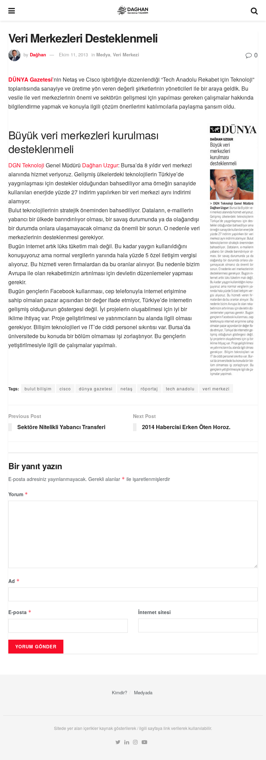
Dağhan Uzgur (100, 165)
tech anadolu (180, 388)
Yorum (18, 494)
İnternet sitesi (154, 612)
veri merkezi (216, 388)
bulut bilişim (38, 388)
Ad (14, 580)
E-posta (20, 612)
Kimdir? (119, 692)
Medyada (143, 692)
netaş (127, 388)
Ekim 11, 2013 (73, 54)
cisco (65, 388)
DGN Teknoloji (26, 165)
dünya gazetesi (96, 388)
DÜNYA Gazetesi (30, 79)
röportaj (149, 388)
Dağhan (38, 54)
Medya (103, 54)
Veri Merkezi (126, 54)
